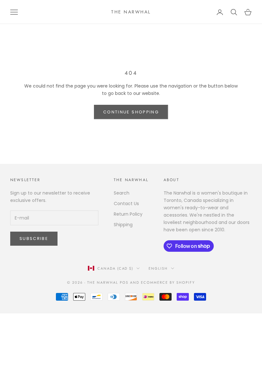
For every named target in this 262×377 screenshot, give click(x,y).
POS (124, 282)
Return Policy (128, 214)
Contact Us (126, 203)
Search (121, 193)
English (158, 268)
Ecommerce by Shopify (168, 282)
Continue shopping (131, 112)
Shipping (123, 224)
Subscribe (33, 238)
